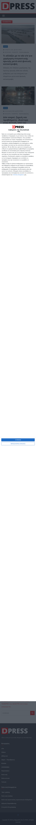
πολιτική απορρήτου (18, 174)
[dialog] (18, 412)
